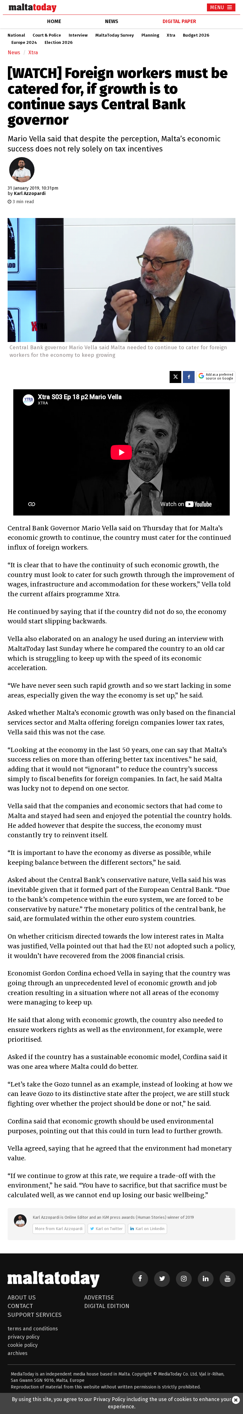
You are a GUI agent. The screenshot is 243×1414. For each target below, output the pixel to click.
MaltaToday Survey (114, 35)
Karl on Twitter (109, 1228)
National (16, 35)
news (111, 21)
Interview (78, 35)
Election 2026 (58, 42)
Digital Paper (179, 21)
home (54, 21)
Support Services (35, 1314)
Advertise (99, 1297)
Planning (150, 35)
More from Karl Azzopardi (59, 1228)
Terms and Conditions (33, 1329)
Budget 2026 (196, 35)
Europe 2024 (24, 42)
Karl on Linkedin (150, 1228)
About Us (22, 1297)
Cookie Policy (23, 1345)
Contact (20, 1306)
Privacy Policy (24, 1337)
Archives (18, 1353)
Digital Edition (106, 1306)
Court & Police (47, 35)
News (14, 53)
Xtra (171, 35)
